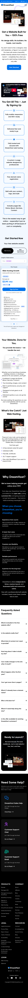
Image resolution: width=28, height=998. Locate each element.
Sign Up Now (14, 289)
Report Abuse (5, 932)
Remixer (3, 887)
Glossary (17, 896)
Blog (16, 893)
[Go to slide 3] (17, 324)
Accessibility (4, 937)
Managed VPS (5, 890)
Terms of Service (5, 934)
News (16, 904)
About (16, 887)
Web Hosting (4, 905)
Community (18, 901)
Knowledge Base (19, 929)
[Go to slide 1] (11, 324)
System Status (19, 932)
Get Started (14, 67)
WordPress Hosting (6, 897)
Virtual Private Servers (7, 907)
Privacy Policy (4, 929)
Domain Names (5, 913)
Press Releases (19, 913)
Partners (17, 910)
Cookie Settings (7, 947)
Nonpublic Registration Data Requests (6, 942)
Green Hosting (19, 907)
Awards (17, 918)
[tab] (7, 251)
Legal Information (5, 926)
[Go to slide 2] (14, 324)
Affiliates (17, 890)
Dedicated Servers (6, 910)
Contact (17, 926)
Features (3, 916)
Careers (17, 898)
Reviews (17, 915)
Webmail (3, 963)
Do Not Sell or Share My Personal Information (7, 951)
